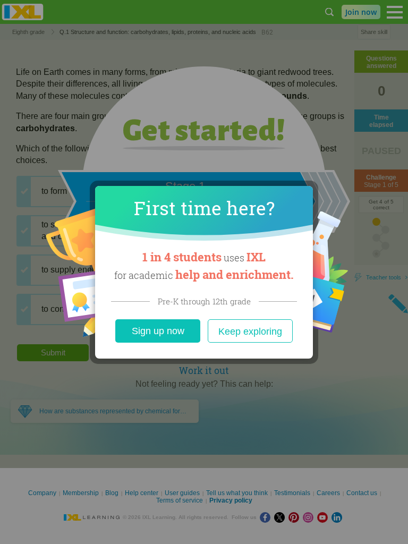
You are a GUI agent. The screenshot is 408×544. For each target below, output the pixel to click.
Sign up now (158, 331)
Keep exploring (250, 331)
